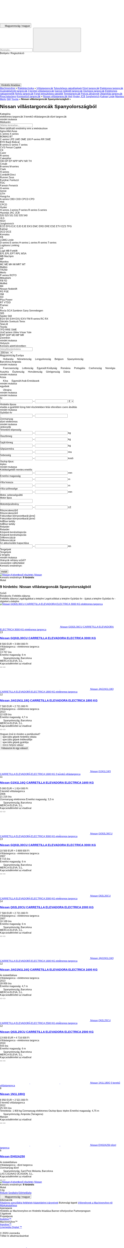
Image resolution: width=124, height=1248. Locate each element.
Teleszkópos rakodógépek (68, 88)
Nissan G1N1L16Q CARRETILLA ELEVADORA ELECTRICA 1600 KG (47, 782)
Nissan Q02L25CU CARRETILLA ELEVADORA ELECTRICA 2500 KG (47, 1031)
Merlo (3, 99)
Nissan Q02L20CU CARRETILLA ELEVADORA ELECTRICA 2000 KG (47, 907)
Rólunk (4, 1193)
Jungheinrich (93, 96)
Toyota (14, 99)
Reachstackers (8, 96)
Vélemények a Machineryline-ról (95, 1202)
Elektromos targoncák (111, 88)
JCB (82, 96)
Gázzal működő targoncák (69, 91)
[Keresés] (57, 40)
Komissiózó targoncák (28, 96)
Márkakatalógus (8, 1205)
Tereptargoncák (72, 93)
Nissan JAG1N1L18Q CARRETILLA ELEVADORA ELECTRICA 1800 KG (49, 700)
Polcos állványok (90, 93)
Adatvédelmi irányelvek (45, 1202)
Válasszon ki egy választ (14, 748)
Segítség (13, 1193)
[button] (62, 69)
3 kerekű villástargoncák (41, 91)
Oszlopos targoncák (93, 91)
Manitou (119, 96)
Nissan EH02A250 (12, 1156)
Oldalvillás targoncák (111, 93)
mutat (4, 571)
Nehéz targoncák (24, 93)
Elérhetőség (24, 1193)
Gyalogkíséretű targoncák (13, 91)
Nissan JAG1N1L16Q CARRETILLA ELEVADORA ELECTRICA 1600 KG (49, 969)
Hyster (76, 96)
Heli (70, 96)
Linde (112, 96)
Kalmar (104, 96)
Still (9, 99)
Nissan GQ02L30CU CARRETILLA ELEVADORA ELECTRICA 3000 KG (48, 638)
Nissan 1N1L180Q (12, 1094)
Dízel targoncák (90, 88)
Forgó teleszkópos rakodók (48, 93)
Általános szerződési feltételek (16, 1202)
